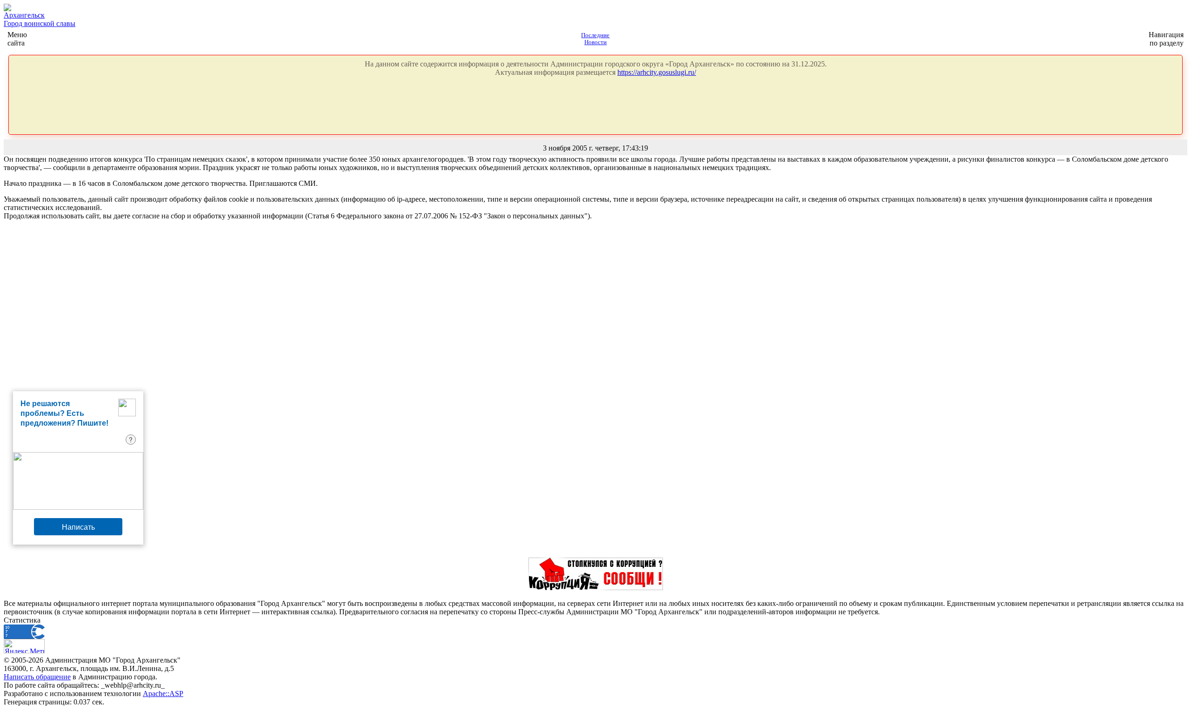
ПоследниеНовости (595, 39)
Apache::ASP (163, 693)
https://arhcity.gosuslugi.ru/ (656, 72)
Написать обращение (37, 677)
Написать (78, 526)
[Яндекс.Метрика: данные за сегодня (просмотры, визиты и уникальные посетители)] (24, 646)
